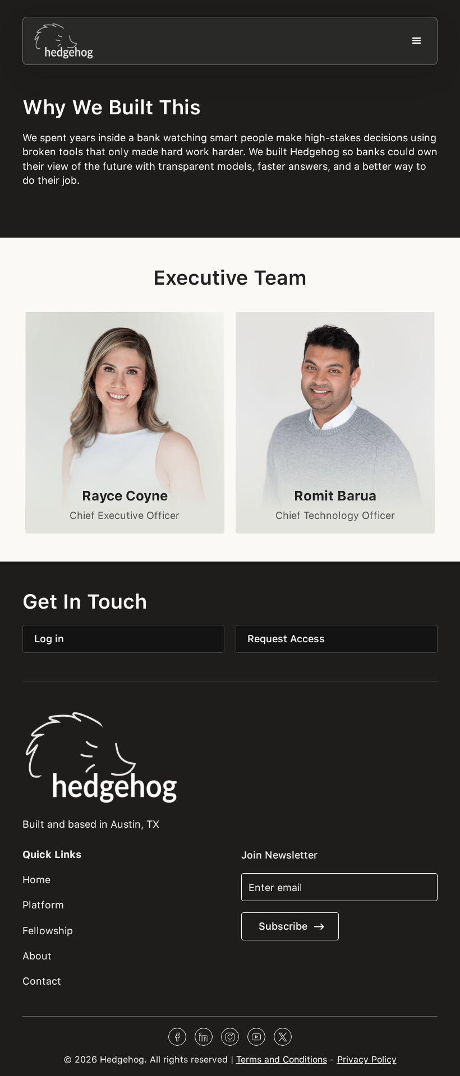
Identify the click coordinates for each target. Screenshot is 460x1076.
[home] (64, 41)
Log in (49, 638)
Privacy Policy (367, 1059)
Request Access (286, 638)
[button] (417, 41)
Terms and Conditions (281, 1059)
